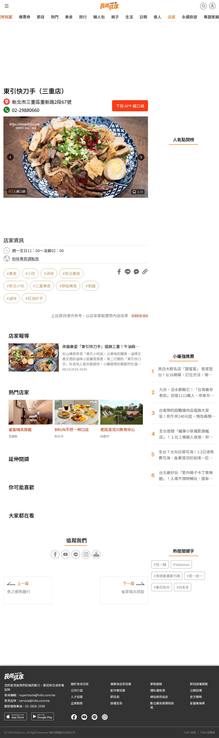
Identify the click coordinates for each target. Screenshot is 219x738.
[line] (94, 717)
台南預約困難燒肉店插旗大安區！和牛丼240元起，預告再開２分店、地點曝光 (187, 413)
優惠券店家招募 (120, 684)
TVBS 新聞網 (207, 732)
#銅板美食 (68, 286)
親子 (115, 16)
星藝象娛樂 (197, 703)
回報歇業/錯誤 (140, 315)
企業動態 (77, 703)
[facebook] (74, 717)
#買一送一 (195, 575)
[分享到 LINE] (127, 271)
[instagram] (105, 717)
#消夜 (49, 273)
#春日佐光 (162, 587)
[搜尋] (203, 6)
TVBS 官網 (190, 732)
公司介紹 (77, 690)
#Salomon (181, 564)
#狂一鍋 (160, 564)
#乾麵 (91, 286)
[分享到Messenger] (136, 271)
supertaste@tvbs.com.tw (37, 695)
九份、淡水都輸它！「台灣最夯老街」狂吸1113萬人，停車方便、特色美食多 (186, 392)
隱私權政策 (157, 690)
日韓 (143, 16)
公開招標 (196, 690)
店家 (171, 16)
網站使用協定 (159, 697)
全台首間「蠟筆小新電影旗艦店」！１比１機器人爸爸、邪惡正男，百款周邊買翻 (186, 434)
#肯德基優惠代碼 (167, 575)
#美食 (12, 273)
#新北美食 (71, 273)
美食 (69, 16)
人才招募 (77, 697)
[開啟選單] (6, 6)
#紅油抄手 (34, 298)
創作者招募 (117, 690)
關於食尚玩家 (80, 684)
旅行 (83, 16)
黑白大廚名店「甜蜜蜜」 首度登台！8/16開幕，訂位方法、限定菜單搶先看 (185, 372)
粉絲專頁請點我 (25, 258)
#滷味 (12, 298)
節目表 (114, 697)
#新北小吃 (15, 286)
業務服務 (156, 684)
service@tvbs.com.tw (34, 700)
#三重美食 (42, 286)
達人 (157, 16)
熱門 (55, 16)
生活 (129, 16)
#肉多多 (182, 587)
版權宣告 (116, 703)
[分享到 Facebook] (119, 271)
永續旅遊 (189, 16)
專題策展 (211, 16)
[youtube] (84, 717)
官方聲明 (196, 697)
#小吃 (30, 273)
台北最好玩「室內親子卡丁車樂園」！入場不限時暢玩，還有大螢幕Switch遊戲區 (186, 475)
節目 (40, 16)
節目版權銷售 (199, 684)
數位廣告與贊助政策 (162, 705)
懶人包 (99, 16)
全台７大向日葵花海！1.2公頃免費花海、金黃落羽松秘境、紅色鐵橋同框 (186, 455)
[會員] (212, 6)
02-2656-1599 (35, 706)
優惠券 (24, 16)
